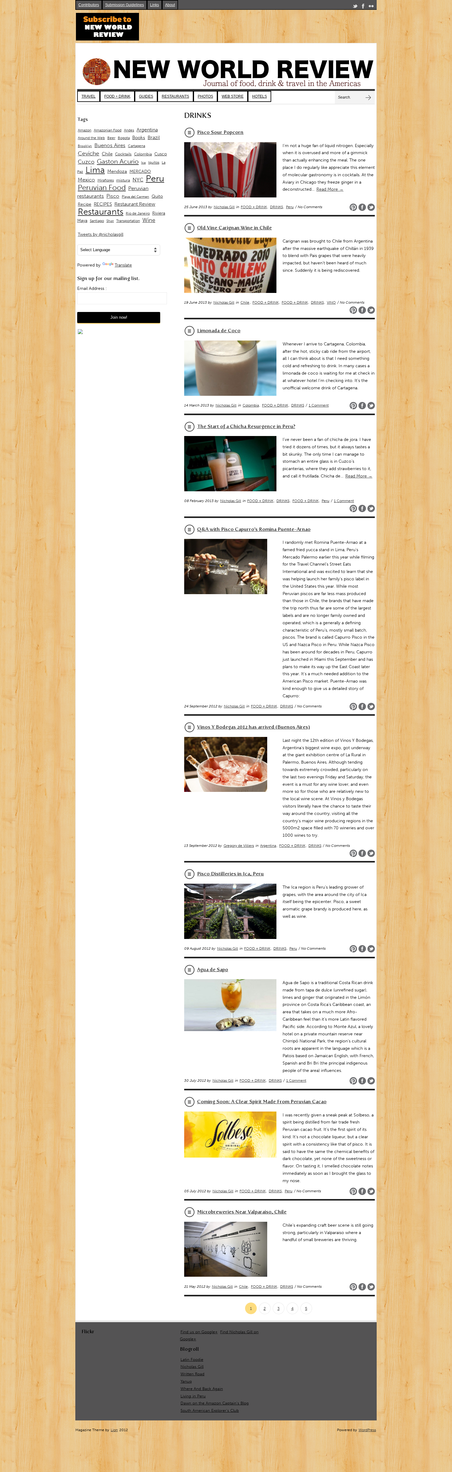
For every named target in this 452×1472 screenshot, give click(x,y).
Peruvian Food (102, 187)
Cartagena (136, 145)
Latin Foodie (191, 1359)
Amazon (84, 130)
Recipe (84, 204)
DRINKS (276, 207)
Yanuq (186, 1381)
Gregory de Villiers (239, 845)
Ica (143, 163)
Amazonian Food (107, 130)
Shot (110, 221)
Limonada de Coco (218, 330)
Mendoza (117, 171)
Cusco (160, 154)
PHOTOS (205, 96)
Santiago (97, 221)
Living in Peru (193, 1396)
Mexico (86, 180)
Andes (129, 130)
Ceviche (88, 153)
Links (154, 5)
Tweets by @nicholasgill (100, 234)
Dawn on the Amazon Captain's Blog (214, 1403)
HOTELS (259, 96)
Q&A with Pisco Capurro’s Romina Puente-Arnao (254, 529)
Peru (290, 207)
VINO (331, 302)
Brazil (154, 137)
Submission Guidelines (124, 5)
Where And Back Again (201, 1388)
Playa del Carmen (135, 197)
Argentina (268, 845)
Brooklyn (85, 146)
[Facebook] (363, 7)
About (170, 5)
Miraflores (105, 180)
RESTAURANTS (175, 96)
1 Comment (319, 405)
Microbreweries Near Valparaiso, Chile (242, 1212)
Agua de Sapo (212, 969)
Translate (123, 265)
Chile (244, 302)
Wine (148, 220)
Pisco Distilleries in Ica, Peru (230, 874)
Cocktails (123, 154)
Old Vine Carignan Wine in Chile (234, 228)
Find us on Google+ (199, 1332)
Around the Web (91, 138)
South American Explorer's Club (209, 1410)
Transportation (128, 220)
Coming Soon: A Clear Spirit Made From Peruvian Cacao (262, 1101)
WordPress (367, 1430)
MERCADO (140, 171)
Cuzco (86, 161)
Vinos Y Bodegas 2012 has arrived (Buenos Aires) (253, 727)
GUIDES (146, 96)
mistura (123, 180)
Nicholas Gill (224, 207)
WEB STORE (233, 96)
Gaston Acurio (118, 161)
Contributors (88, 5)
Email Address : (92, 288)
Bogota (124, 138)
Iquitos (153, 162)
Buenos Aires (109, 145)
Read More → (329, 189)
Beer (111, 138)
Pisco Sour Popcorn (220, 132)
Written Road (192, 1374)
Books (138, 137)
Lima (95, 170)
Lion (114, 1430)
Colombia (251, 405)
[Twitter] (355, 7)
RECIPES (103, 204)
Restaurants (100, 212)
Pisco (112, 196)
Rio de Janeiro (138, 213)
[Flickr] (371, 7)
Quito (157, 196)
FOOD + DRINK (117, 96)
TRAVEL (88, 96)
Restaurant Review (134, 204)
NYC (138, 180)
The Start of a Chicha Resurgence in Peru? (246, 426)
